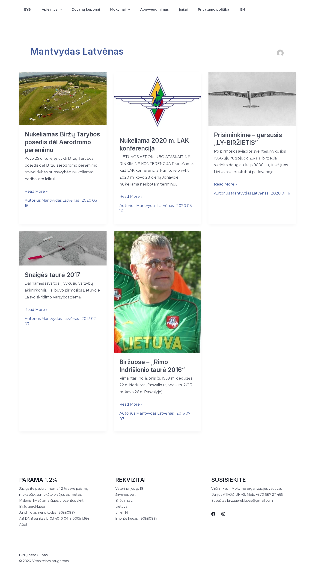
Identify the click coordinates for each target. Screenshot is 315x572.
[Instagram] (294, 10)
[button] (59, 9)
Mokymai (118, 9)
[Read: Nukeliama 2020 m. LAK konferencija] (157, 101)
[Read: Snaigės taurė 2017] (63, 248)
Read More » (36, 192)
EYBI (28, 9)
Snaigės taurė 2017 (52, 274)
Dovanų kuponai (86, 9)
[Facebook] (284, 10)
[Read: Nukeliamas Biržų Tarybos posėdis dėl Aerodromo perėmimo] (63, 98)
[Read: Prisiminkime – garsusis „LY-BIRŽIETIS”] (252, 98)
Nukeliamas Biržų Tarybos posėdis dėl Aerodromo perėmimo (62, 142)
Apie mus (49, 9)
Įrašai (183, 9)
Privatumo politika (213, 9)
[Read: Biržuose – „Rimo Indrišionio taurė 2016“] (157, 291)
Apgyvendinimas (154, 9)
